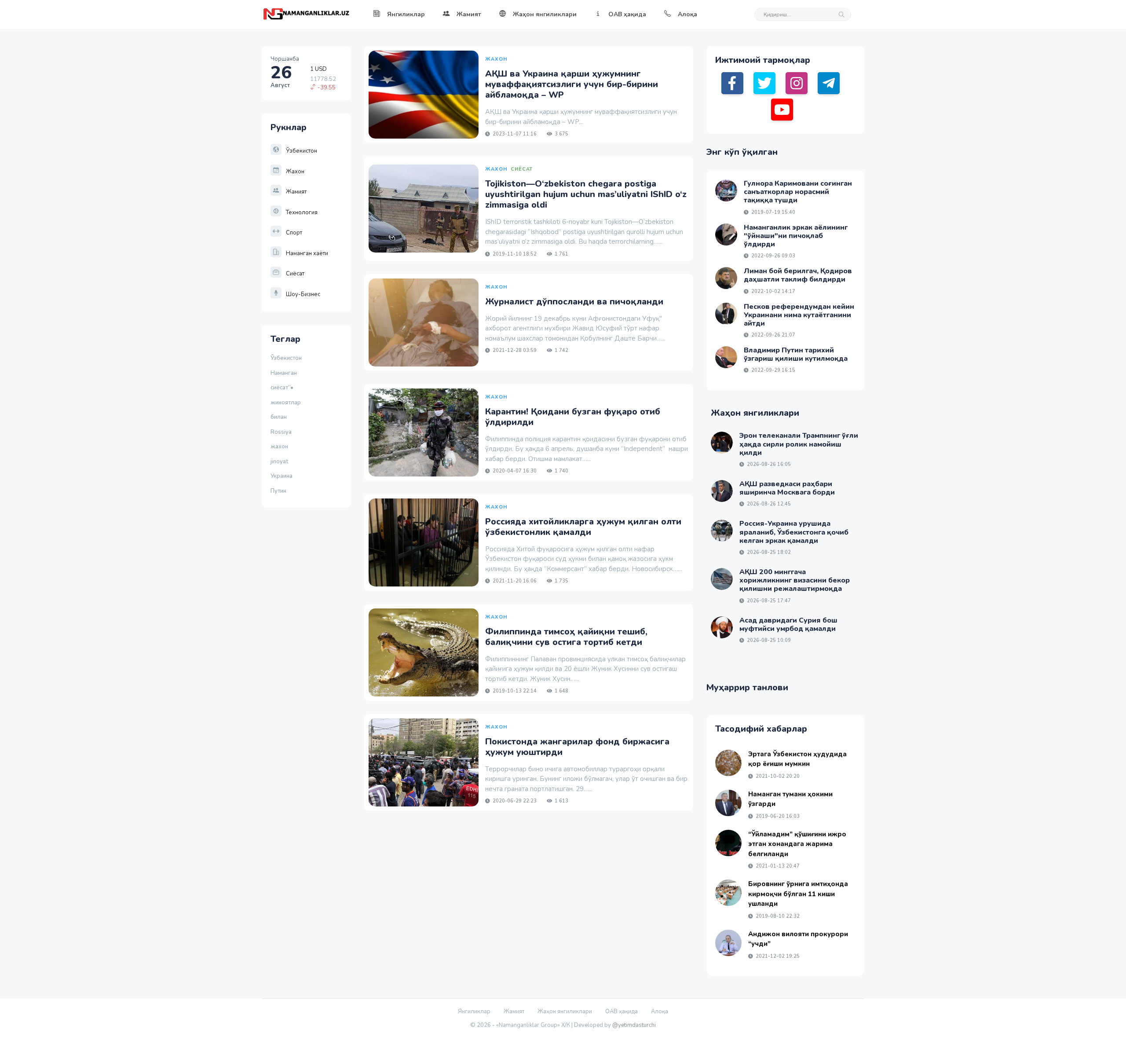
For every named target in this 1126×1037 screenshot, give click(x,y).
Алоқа (687, 14)
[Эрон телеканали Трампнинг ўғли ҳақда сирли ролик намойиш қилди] (722, 443)
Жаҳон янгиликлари (545, 14)
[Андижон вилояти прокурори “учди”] (728, 943)
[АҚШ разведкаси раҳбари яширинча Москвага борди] (722, 491)
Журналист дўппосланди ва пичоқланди (574, 302)
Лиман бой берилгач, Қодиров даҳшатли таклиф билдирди (798, 275)
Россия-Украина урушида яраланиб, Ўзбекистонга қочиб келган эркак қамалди (793, 532)
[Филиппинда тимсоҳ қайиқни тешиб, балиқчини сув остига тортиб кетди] (424, 652)
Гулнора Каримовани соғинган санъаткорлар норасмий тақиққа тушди (798, 192)
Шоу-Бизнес (303, 294)
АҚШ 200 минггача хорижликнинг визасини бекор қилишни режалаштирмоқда (794, 580)
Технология (302, 212)
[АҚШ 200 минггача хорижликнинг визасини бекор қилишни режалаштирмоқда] (722, 579)
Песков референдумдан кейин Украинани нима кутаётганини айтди (799, 315)
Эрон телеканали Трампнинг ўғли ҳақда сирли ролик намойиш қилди (798, 444)
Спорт (294, 233)
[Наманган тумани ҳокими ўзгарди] (728, 803)
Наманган (284, 373)
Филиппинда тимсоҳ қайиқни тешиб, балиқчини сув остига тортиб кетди (566, 637)
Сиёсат (295, 274)
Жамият (469, 14)
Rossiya (281, 432)
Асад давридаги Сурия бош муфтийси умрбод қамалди (788, 625)
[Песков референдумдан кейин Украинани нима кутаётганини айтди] (726, 314)
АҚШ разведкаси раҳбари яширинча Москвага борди (787, 488)
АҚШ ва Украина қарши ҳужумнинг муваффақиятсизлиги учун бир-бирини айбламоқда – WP (571, 84)
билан (279, 417)
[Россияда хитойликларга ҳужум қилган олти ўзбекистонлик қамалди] (424, 542)
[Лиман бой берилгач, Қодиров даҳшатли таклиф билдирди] (726, 278)
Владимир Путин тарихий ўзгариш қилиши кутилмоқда (796, 354)
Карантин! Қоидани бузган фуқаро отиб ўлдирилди (572, 417)
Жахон (295, 172)
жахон (279, 447)
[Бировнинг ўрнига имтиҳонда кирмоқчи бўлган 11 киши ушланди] (728, 892)
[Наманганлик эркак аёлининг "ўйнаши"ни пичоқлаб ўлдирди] (726, 235)
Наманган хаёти (307, 253)
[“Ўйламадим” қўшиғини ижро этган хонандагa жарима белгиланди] (728, 843)
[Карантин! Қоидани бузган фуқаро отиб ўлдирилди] (424, 432)
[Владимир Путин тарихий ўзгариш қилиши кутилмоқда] (726, 357)
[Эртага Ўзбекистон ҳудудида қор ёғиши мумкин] (728, 763)
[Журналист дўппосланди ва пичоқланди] (424, 322)
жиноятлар (286, 403)
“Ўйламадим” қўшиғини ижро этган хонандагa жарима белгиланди (797, 844)
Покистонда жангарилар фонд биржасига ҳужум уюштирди (577, 747)
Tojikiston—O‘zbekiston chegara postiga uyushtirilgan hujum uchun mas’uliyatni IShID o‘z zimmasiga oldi (586, 194)
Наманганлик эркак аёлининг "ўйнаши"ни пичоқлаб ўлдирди (796, 236)
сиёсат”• (283, 388)
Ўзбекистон (301, 151)
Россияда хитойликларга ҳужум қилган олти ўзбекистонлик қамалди (583, 527)
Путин (278, 491)
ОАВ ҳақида (627, 14)
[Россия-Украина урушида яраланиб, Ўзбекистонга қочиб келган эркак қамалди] (722, 531)
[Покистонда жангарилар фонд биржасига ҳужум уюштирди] (424, 762)
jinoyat (279, 461)
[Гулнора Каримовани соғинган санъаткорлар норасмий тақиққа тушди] (726, 191)
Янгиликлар (406, 14)
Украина (281, 476)
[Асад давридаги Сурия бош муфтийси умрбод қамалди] (722, 627)
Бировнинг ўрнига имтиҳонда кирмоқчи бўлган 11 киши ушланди (798, 893)
